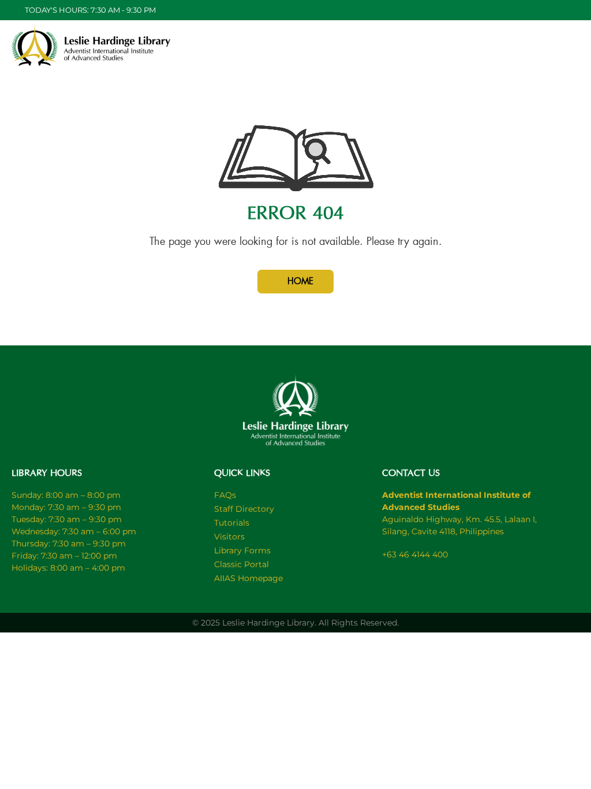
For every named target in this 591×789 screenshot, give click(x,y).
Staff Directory (244, 509)
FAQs (225, 495)
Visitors (229, 536)
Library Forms (242, 550)
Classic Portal (241, 564)
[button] (446, 45)
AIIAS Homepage (248, 578)
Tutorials (231, 523)
